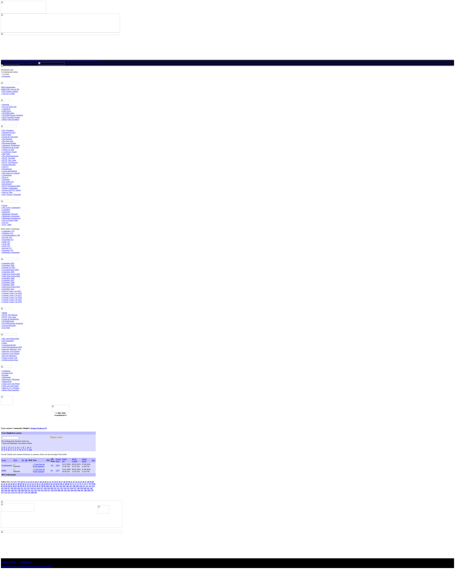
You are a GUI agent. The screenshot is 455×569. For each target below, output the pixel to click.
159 (55, 490)
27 (62, 482)
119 (15, 488)
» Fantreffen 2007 (7, 280)
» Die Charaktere (7, 130)
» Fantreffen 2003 (7, 263)
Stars (36, 63)
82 (4, 486)
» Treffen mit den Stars (9, 360)
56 (37, 484)
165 (75, 490)
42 (4, 484)
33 (76, 482)
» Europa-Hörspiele (8, 165)
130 (51, 488)
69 (68, 484)
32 (74, 482)
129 (48, 488)
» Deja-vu (4, 177)
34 (79, 482)
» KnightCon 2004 (8, 268)
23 (52, 482)
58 (42, 484)
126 (38, 488)
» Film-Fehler (6, 135)
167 (82, 490)
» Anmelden (5, 210)
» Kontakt (4, 375)
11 (24, 482)
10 (22, 482)
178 (25, 492)
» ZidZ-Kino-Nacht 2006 (10, 276)
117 (8, 488)
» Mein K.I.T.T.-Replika (10, 388)
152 (32, 490)
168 (85, 490)
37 (86, 482)
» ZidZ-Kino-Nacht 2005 (10, 274)
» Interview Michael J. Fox (11, 349)
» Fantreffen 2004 (7, 265)
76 (85, 484)
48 (18, 484)
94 (33, 486)
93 (30, 486)
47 (16, 484)
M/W (15, 460)
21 (48, 482)
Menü (6, 63)
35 (81, 482)
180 (32, 492)
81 (2, 486)
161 (62, 490)
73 (78, 484)
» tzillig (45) (5, 242)
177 (22, 492)
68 (66, 484)
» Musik (4, 313)
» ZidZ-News (6, 111)
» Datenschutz (6, 382)
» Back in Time (6, 192)
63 (54, 484)
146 (12, 490)
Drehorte (30, 63)
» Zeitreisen (5, 180)
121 (21, 488)
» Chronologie (6, 175)
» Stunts (4, 343)
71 (73, 484)
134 (64, 488)
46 (14, 484)
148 (19, 490)
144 (5, 490)
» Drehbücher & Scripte (10, 147)
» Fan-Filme (5, 328)
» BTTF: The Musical (9, 162)
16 (36, 482)
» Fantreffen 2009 (7, 285)
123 (28, 488)
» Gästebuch (5, 109)
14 (31, 482)
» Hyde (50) (5, 246)
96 (37, 486)
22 (50, 482)
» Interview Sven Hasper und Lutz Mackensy (10, 355)
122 (25, 488)
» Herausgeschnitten (8, 143)
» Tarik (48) (5, 244)
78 (90, 484)
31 (71, 482)
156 (45, 490)
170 (92, 490)
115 (2, 488)
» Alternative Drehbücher (10, 145)
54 (33, 484)
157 (48, 490)
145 (9, 490)
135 (68, 488)
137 (74, 488)
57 (40, 484)
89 (21, 486)
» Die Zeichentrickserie (9, 156)
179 (28, 492)
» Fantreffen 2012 (7, 289)
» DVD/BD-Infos (7, 113)
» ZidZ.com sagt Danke (10, 386)
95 (35, 486)
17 (38, 482)
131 (54, 488)
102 (54, 486)
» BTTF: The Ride (8, 158)
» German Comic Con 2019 (11, 297)
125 (35, 488)
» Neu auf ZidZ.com (8, 107)
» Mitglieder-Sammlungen (10, 218)
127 (41, 488)
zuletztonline (84, 460)
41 (2, 484)
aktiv (93, 460)
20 (45, 482)
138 (78, 488)
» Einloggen (5, 76)
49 (21, 484)
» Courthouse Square (9, 152)
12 (26, 482)
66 (61, 484)
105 (64, 486)
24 (55, 482)
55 (35, 484)
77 (87, 484)
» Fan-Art (4, 222)
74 (80, 484)
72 (75, 484)
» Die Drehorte (6, 139)
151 (28, 490)
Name (3, 460)
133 (61, 488)
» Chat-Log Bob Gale (9, 358)
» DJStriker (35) (7, 233)
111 (83, 486)
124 (31, 488)
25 (57, 482)
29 (67, 482)
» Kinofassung (6, 169)
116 (5, 488)
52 (28, 484)
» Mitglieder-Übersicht (9, 214)
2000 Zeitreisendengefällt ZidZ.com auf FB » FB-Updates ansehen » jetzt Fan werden (10, 90)
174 (12, 492)
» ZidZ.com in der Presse (10, 384)
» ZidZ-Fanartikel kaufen (10, 117)
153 (35, 490)
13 (29, 482)
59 (45, 484)
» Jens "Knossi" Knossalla (11, 194)
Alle (30, 450)
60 (47, 484)
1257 (57, 470)
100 (47, 486)
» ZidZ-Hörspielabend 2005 (11, 347)
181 (35, 492)
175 (15, 492)
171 (2, 492)
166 (78, 490)
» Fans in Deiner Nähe (9, 220)
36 (83, 482)
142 (91, 488)
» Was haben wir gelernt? (10, 173)
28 (64, 482)
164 (72, 490)
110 (80, 486)
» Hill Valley (5, 154)
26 (60, 482)
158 (52, 490)
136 (71, 488)
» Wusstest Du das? (8, 133)
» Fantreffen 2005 (7, 272)
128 (44, 488)
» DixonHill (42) (7, 240)
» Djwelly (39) (6, 237)
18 (41, 482)
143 (2, 490)
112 (86, 486)
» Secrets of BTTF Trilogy (11, 190)
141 (88, 488)
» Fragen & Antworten (9, 137)
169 (88, 490)
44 (9, 484)
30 (69, 482)
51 (26, 484)
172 (5, 492)
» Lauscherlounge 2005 (10, 270)
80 (94, 484)
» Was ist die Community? (11, 208)
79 (92, 484)
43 (7, 484)
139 (81, 488)
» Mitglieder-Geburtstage (10, 216)
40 (93, 482)
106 (67, 486)
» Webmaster (6, 377)
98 (42, 486)
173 (9, 492)
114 (93, 486)
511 (52, 465)
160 (58, 490)
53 (30, 484)
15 (33, 482)
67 (63, 484)
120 (18, 488)
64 (52, 470)
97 (40, 486)
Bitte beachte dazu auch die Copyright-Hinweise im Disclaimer (27, 566)
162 (65, 490)
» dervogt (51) (6, 248)
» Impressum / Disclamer (10, 379)
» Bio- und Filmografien (10, 339)
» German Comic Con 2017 (11, 295)
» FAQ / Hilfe (6, 225)
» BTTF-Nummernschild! (10, 186)
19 (43, 482)
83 (7, 486)
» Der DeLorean (7, 141)
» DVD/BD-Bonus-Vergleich (12, 115)
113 (90, 486)
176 (19, 492)
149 (22, 490)
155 (42, 490)
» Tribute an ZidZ (7, 150)
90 (23, 486)
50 (23, 484)
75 (82, 484)
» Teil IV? (5, 167)
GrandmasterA (6, 465)
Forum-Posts (58, 460)
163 (68, 490)
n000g (3, 470)
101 (50, 486)
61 (49, 484)
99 (45, 486)
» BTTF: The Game (8, 160)
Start (15, 63)
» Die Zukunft (6, 184)
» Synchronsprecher (8, 345)
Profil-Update (74, 460)
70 (71, 484)
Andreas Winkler (9, 562)
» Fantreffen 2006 (7, 278)
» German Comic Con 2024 (11, 302)
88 (18, 486)
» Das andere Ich (7, 182)
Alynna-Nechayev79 (38, 428)
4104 (57, 465)
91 (26, 486)
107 (70, 486)
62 (52, 484)
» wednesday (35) (7, 231)
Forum (22, 63)
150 (25, 490)
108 (74, 486)
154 (38, 490)
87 (16, 486)
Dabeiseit (64, 460)
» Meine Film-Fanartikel (10, 119)
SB (23, 460)
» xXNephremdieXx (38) (10, 235)
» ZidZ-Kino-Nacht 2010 (10, 287)
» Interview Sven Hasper (10, 351)
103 (57, 486)
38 (88, 482)
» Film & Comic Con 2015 (11, 291)
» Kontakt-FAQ (7, 373)
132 (58, 488)
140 (84, 488)
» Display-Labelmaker (9, 188)
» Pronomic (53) (7, 250)
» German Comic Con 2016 (11, 293)
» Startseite (5, 104)
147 (15, 490)
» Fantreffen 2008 (7, 283)
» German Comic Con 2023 (11, 300)
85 (11, 486)
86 (14, 486)
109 (77, 486)
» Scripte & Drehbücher (10, 319)
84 (9, 486)
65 (59, 484)
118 (12, 488)
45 (11, 484)
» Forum (4, 205)
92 (28, 486)
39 (90, 482)
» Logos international (9, 171)
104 (60, 486)
